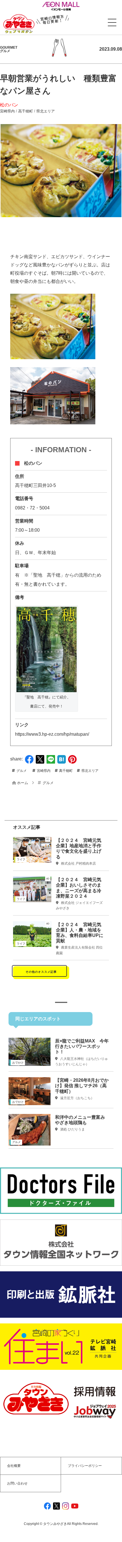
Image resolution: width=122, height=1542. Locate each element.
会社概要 (14, 1466)
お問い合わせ (17, 1483)
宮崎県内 (7, 111)
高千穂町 (25, 111)
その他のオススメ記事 (41, 971)
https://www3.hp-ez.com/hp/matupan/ (52, 734)
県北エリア (45, 111)
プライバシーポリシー (85, 1466)
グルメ (21, 771)
